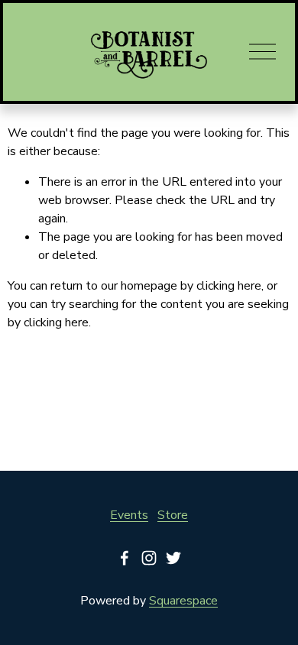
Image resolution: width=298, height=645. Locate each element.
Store (172, 515)
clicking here (228, 285)
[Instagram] (149, 558)
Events (129, 515)
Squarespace (183, 600)
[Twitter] (173, 558)
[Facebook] (124, 558)
